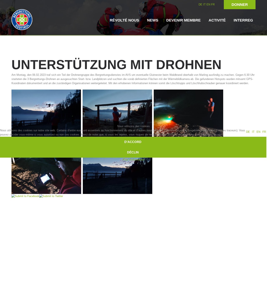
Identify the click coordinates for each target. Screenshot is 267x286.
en (258, 131)
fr (264, 131)
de (248, 131)
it (253, 131)
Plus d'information (133, 159)
